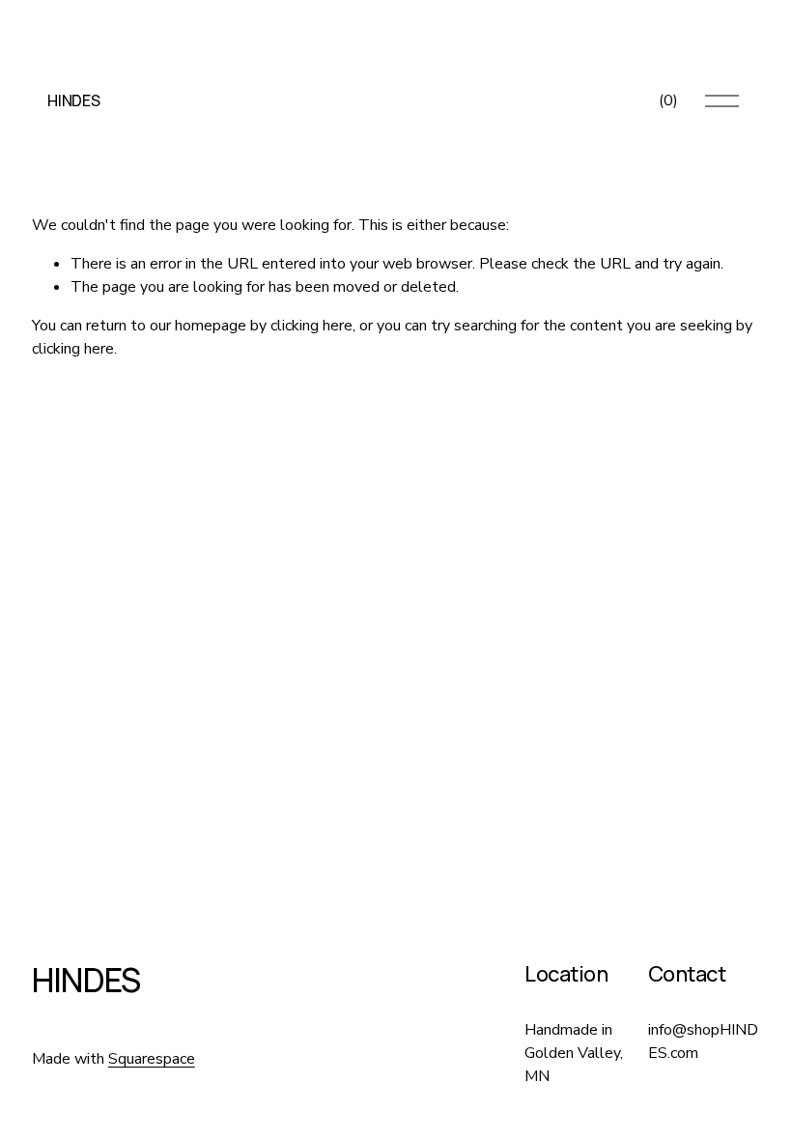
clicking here (311, 325)
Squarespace (151, 1058)
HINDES (73, 100)
